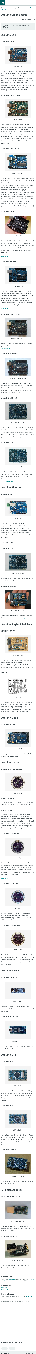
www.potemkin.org (8, 481)
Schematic (4, 256)
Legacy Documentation (21, 8)
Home (3, 8)
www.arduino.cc (7, 348)
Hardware (9, 8)
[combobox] (17, 2)
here (31, 1280)
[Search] (27, 3)
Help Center (4, 1287)
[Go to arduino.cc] (2, 2)
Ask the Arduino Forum (6, 1289)
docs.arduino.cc (12, 1279)
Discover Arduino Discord (7, 1291)
